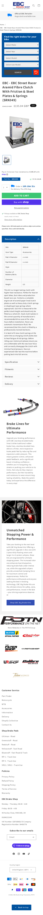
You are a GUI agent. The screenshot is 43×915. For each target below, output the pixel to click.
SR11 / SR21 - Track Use (12, 765)
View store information (13, 219)
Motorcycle (7, 700)
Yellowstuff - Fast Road (12, 748)
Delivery (5, 716)
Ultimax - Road (8, 736)
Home (2, 25)
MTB (4, 704)
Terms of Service (9, 789)
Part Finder (7, 696)
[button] (3, 5)
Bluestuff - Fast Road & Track (14, 753)
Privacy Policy (8, 776)
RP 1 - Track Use (9, 757)
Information (7, 712)
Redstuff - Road (8, 744)
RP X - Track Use (9, 761)
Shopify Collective (10, 720)
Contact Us (7, 725)
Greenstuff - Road (9, 740)
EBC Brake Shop (18, 895)
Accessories (7, 708)
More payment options (21, 208)
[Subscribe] (33, 837)
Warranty (6, 793)
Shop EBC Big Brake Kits (20, 602)
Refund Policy (8, 781)
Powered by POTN (29, 895)
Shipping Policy (9, 785)
